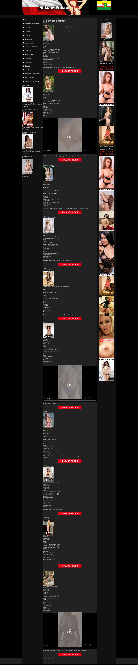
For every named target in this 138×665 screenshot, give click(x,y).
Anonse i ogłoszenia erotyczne (49, 18)
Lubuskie (59, 18)
